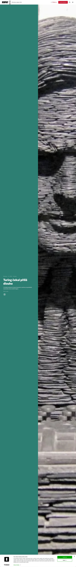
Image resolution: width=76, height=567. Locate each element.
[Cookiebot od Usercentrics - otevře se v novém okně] (6, 565)
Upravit (64, 560)
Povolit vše (65, 557)
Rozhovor (5, 276)
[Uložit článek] (4, 294)
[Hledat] (69, 2)
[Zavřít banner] (74, 556)
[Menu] (72, 2)
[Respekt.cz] (5, 2)
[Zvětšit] (57, 286)
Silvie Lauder (5, 291)
